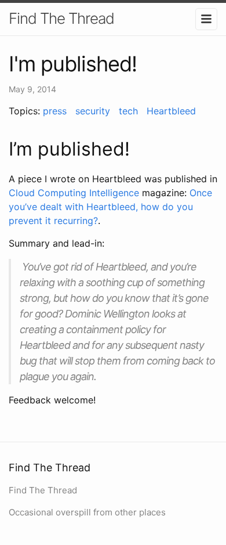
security (92, 111)
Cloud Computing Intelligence (74, 192)
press (55, 111)
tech (128, 111)
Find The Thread (61, 18)
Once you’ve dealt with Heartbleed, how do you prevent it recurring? (110, 206)
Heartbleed (171, 111)
